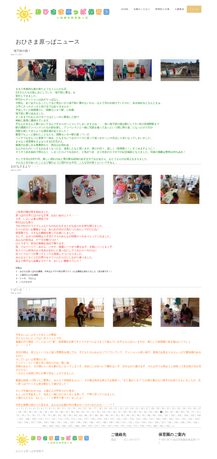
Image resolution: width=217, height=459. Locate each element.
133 (190, 419)
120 (105, 419)
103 (179, 415)
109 (34, 419)
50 (82, 412)
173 (109, 426)
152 (130, 422)
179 (148, 426)
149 (111, 422)
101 (166, 415)
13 (74, 408)
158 (169, 422)
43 (46, 412)
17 (95, 408)
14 (79, 408)
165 (57, 426)
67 (171, 412)
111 (47, 419)
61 (140, 412)
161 (189, 422)
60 (135, 412)
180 (155, 426)
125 (138, 419)
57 (119, 412)
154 (143, 422)
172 (103, 426)
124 (131, 419)
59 (130, 412)
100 (160, 415)
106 (199, 415)
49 (77, 412)
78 (44, 415)
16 (89, 408)
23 (126, 408)
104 (186, 415)
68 (177, 412)
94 (127, 415)
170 (90, 426)
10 (58, 408)
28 (152, 408)
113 (60, 419)
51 (88, 412)
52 (93, 412)
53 (98, 412)
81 (59, 415)
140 (52, 422)
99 (154, 415)
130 (171, 419)
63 (150, 412)
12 (68, 408)
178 (142, 426)
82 (65, 415)
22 (121, 408)
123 (125, 419)
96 (138, 415)
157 (163, 422)
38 (19, 412)
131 (177, 419)
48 (72, 412)
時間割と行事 (162, 9)
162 (195, 422)
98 (148, 415)
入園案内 (179, 9)
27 (147, 408)
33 (178, 408)
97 (143, 415)
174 (116, 426)
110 (40, 419)
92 (117, 415)
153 (137, 422)
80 (54, 415)
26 (142, 408)
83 (70, 415)
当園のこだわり (142, 9)
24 (131, 408)
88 (96, 415)
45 (56, 412)
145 (85, 422)
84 (75, 415)
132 (184, 419)
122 (118, 419)
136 (26, 422)
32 (173, 408)
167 (70, 426)
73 (17, 415)
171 (96, 426)
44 (51, 412)
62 (145, 412)
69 (182, 412)
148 (104, 422)
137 (32, 422)
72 (198, 412)
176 (129, 426)
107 (21, 419)
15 (84, 408)
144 (78, 422)
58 (124, 412)
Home (125, 9)
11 (63, 408)
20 (110, 408)
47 (67, 412)
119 (99, 419)
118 (92, 419)
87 (91, 415)
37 (199, 408)
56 (114, 412)
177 (135, 426)
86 (86, 415)
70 (187, 412)
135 (19, 422)
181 (161, 426)
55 (109, 412)
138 (39, 422)
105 (192, 415)
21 (116, 408)
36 (194, 408)
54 (103, 412)
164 (51, 426)
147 (98, 422)
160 (182, 422)
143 (72, 422)
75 (28, 415)
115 (73, 419)
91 (112, 415)
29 (157, 408)
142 (65, 422)
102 (173, 415)
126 (144, 419)
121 (112, 419)
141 (59, 422)
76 (33, 415)
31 (168, 408)
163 (44, 426)
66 (166, 412)
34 (184, 408)
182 (168, 426)
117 (86, 419)
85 (80, 415)
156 (156, 422)
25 (137, 408)
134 (197, 419)
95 (133, 415)
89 (101, 415)
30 (163, 408)
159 (176, 422)
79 (49, 415)
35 (189, 408)
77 (38, 415)
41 (35, 412)
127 (151, 419)
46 (61, 412)
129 (164, 419)
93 (122, 415)
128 (157, 419)
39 (25, 412)
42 (40, 412)
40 (30, 412)
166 (64, 426)
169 (83, 426)
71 (192, 412)
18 (100, 408)
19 (105, 408)
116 (79, 419)
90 (106, 415)
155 (150, 422)
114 (66, 419)
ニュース (194, 9)
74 (23, 415)
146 (91, 422)
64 (156, 412)
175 (122, 426)
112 (53, 419)
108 (27, 419)
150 (117, 422)
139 (45, 422)
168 (77, 426)
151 (124, 422)
